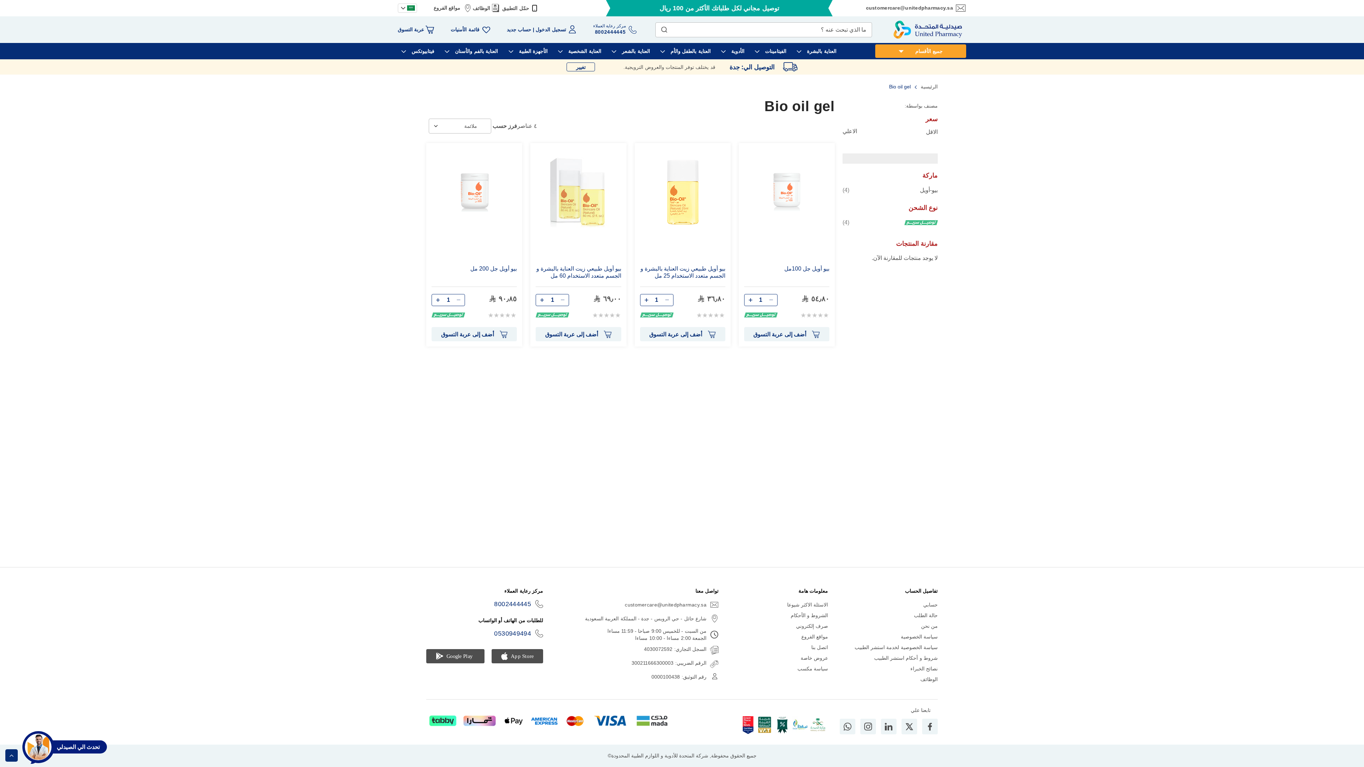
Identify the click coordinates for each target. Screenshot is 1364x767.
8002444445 (512, 604)
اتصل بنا (819, 647)
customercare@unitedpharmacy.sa (909, 8)
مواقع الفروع (447, 8)
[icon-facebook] (930, 726)
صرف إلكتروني (812, 626)
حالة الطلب (926, 615)
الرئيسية (928, 86)
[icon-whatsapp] (847, 726)
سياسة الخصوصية (919, 637)
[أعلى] (11, 755)
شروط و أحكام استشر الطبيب (906, 658)
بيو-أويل (890, 190)
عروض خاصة (814, 658)
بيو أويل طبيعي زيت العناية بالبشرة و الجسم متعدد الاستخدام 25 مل (682, 272)
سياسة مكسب (812, 668)
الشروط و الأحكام (809, 615)
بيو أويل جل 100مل (806, 269)
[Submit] (664, 28)
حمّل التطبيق (515, 8)
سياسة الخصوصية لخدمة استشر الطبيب (896, 647)
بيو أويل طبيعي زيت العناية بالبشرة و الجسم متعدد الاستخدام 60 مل (578, 272)
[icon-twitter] (909, 726)
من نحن (929, 626)
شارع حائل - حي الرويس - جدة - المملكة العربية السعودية (646, 618)
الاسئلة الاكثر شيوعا (807, 605)
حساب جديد (519, 29)
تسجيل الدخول (551, 29)
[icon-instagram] (868, 726)
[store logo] (927, 29)
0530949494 (512, 633)
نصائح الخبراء (924, 668)
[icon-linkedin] (889, 726)
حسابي (930, 605)
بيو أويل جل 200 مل (493, 269)
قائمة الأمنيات (465, 29)
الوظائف (481, 8)
